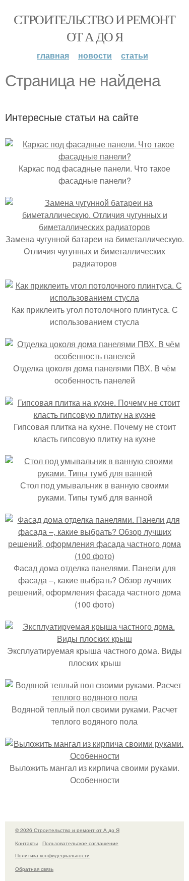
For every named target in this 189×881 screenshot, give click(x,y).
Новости (95, 55)
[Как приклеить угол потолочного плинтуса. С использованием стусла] (94, 297)
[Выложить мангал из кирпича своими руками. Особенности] (94, 755)
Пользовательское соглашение (80, 843)
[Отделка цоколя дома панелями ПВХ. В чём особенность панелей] (94, 356)
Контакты (26, 843)
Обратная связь (34, 868)
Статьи (134, 55)
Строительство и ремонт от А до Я (94, 28)
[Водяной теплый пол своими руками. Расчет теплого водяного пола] (94, 697)
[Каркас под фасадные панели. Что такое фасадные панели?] (94, 156)
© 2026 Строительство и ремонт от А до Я (67, 830)
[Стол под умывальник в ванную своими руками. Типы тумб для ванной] (94, 473)
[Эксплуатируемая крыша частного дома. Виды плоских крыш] (94, 638)
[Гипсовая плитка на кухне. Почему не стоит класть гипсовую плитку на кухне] (94, 414)
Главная (53, 55)
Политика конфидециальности (52, 855)
